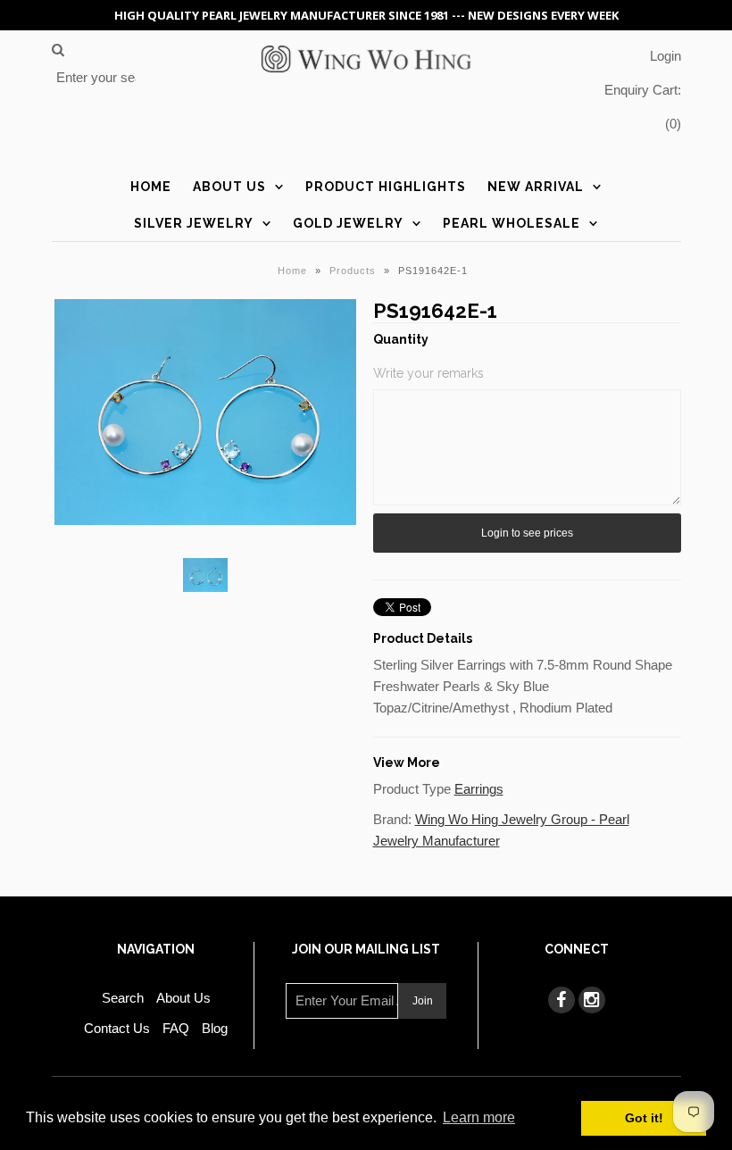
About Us (229, 186)
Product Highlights (385, 186)
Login (665, 55)
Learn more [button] (479, 1117)
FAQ (175, 1028)
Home (150, 186)
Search (123, 997)
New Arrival (535, 186)
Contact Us (117, 1028)
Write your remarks (428, 373)
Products (352, 270)
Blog (215, 1028)
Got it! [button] (644, 1118)
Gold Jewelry (348, 223)
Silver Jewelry (194, 223)
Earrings (478, 788)
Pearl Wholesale (511, 223)
